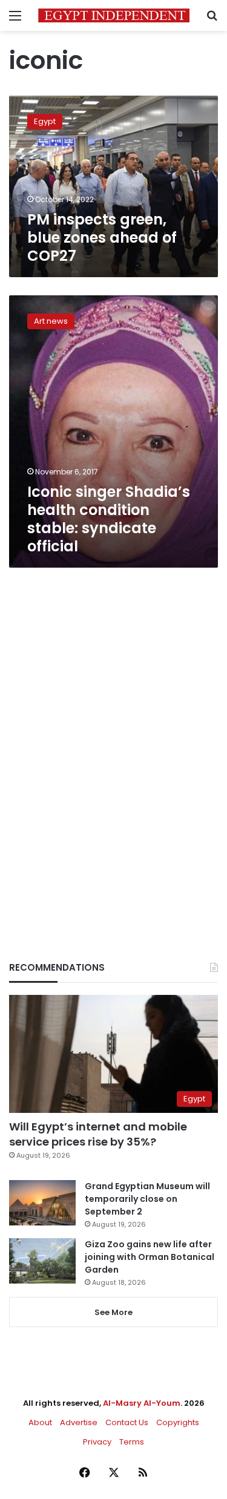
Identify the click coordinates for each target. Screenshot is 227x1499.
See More (113, 1312)
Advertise (78, 1422)
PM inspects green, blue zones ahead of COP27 (102, 237)
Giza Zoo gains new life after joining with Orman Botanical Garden (149, 1257)
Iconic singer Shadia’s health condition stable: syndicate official (108, 519)
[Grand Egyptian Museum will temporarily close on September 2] (42, 1202)
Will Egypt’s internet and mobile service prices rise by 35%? (98, 1134)
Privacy (97, 1442)
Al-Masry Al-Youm (141, 1403)
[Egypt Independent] (113, 15)
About (40, 1422)
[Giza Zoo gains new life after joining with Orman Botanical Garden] (42, 1261)
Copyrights (177, 1422)
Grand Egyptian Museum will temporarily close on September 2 (147, 1199)
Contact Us (126, 1422)
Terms (131, 1442)
